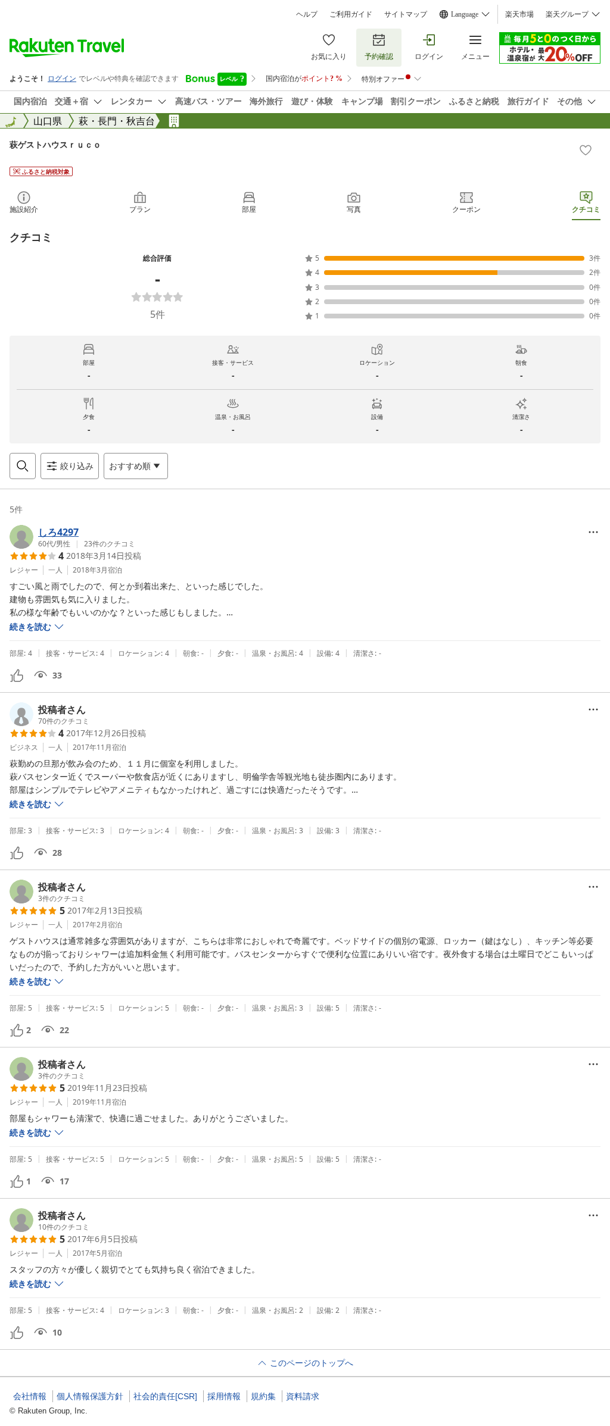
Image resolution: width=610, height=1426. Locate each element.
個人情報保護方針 (90, 1396)
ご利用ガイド (350, 14)
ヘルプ (307, 14)
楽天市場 (519, 14)
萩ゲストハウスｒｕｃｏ (55, 144)
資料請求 (302, 1396)
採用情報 (224, 1396)
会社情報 (29, 1396)
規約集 (263, 1396)
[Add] (585, 150)
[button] (72, 537)
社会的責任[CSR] (165, 1396)
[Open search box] (23, 466)
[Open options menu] (593, 532)
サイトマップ (405, 14)
